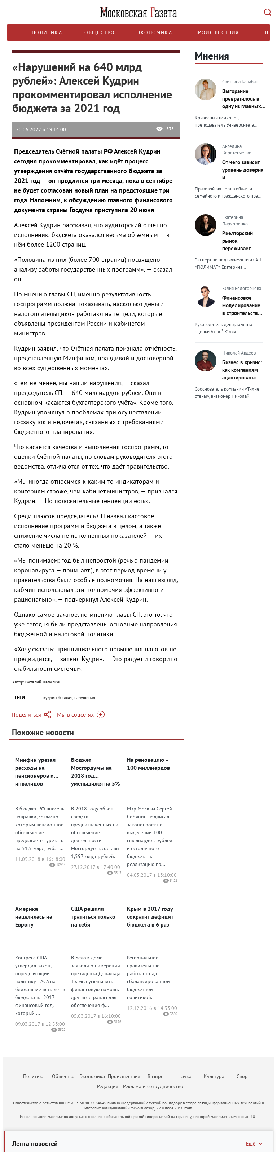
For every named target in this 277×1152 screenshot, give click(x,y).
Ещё (250, 1143)
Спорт (243, 1076)
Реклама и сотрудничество (153, 1086)
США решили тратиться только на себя (93, 916)
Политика (47, 32)
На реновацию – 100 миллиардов (148, 763)
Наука (185, 1076)
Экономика (154, 32)
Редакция (107, 1086)
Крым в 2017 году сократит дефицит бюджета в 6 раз (150, 916)
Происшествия (216, 32)
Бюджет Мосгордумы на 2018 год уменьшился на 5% (95, 771)
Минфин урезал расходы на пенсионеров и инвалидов (35, 771)
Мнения (212, 55)
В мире (155, 1076)
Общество (99, 32)
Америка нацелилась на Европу (33, 916)
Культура (214, 1076)
